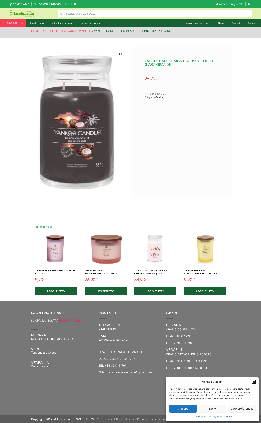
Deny (212, 408)
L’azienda (236, 22)
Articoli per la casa (61, 22)
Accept (183, 408)
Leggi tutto (56, 291)
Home (35, 31)
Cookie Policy (200, 416)
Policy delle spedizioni (119, 419)
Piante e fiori (37, 22)
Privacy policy (215, 416)
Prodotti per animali (90, 22)
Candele (84, 31)
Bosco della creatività (196, 22)
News (221, 22)
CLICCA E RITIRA (13, 22)
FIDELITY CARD (70, 320)
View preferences (241, 408)
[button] (254, 382)
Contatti (228, 416)
